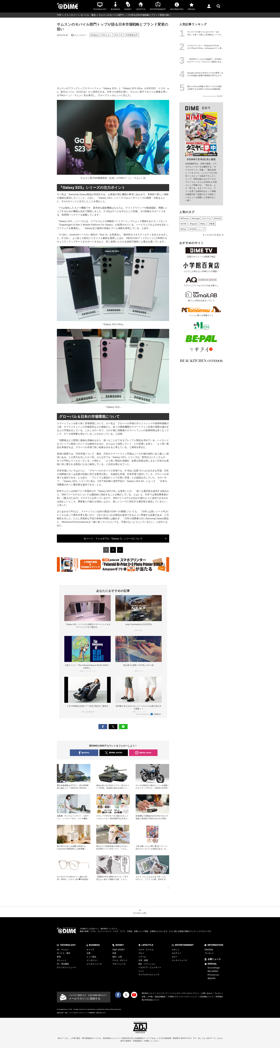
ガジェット (61, 960)
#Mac (203, 223)
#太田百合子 (132, 35)
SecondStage (214, 967)
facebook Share (102, 726)
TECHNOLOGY (68, 945)
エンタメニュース (179, 960)
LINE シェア (123, 726)
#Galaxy (95, 35)
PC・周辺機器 (63, 964)
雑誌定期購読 (160, 996)
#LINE (183, 223)
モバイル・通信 (88, 15)
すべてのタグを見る (212, 235)
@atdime (85, 752)
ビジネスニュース (94, 964)
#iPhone (184, 218)
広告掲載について (207, 996)
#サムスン (107, 35)
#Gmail (217, 218)
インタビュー (92, 960)
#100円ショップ (197, 229)
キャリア (90, 949)
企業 (88, 953)
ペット (141, 971)
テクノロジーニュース (66, 967)
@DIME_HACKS (115, 752)
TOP (59, 15)
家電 (59, 957)
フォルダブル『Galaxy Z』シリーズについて (113, 538)
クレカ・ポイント (120, 960)
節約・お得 (117, 957)
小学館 (150, 996)
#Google (196, 218)
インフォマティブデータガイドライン (184, 993)
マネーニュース (119, 964)
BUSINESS (94, 945)
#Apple (193, 223)
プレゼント (209, 953)
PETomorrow (213, 975)
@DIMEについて (148, 993)
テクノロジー (70, 15)
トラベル (142, 957)
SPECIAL (212, 963)
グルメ (141, 953)
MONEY (120, 945)
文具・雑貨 (143, 960)
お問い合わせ (207, 993)
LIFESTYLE (147, 945)
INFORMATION (215, 945)
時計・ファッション (146, 964)
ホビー (174, 957)
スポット (175, 949)
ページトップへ (140, 913)
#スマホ (119, 35)
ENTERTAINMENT (184, 945)
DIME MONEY (118, 949)
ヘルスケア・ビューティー (149, 967)
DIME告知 (208, 949)
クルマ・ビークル (146, 949)
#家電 (212, 223)
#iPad (183, 229)
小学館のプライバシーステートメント (182, 996)
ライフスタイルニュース (148, 974)
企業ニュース (214, 959)
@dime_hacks (145, 752)
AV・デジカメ (63, 949)
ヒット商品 (91, 957)
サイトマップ (162, 993)
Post (113, 726)
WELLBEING (213, 971)
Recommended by (143, 714)
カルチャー (176, 953)
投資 (114, 953)
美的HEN (211, 978)
